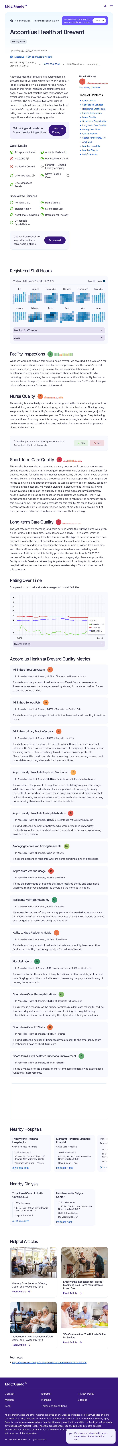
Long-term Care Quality (94, 125)
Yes (83, 443)
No (98, 443)
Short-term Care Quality (94, 121)
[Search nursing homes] (105, 6)
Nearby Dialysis (90, 150)
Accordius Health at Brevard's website (33, 56)
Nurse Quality (89, 117)
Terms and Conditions (54, 1405)
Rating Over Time (91, 129)
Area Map (87, 142)
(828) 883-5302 (20, 1168)
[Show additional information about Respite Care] (67, 175)
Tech (7, 1405)
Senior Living (23, 21)
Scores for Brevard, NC (94, 137)
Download (99, 21)
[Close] (112, 1436)
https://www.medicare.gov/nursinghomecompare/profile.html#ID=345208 (49, 1362)
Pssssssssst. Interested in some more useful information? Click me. (90, 1436)
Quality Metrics (89, 133)
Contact (9, 1393)
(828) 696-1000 (64, 1168)
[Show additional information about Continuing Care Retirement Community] (27, 159)
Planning (46, 1399)
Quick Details (89, 100)
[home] (16, 6)
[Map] (59, 1102)
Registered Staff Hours (93, 108)
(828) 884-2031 (51, 64)
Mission (9, 1399)
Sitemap (82, 1399)
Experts (45, 1393)
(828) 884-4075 (20, 1221)
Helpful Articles (89, 154)
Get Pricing (56, 130)
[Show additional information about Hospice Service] (33, 175)
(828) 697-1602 (64, 1222)
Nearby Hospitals (91, 146)
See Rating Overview (89, 87)
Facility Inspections (92, 113)
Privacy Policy (86, 1393)
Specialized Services (92, 104)
